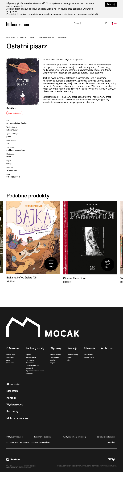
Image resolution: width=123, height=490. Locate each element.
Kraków (13, 459)
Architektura (10, 357)
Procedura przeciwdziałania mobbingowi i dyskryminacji (28, 442)
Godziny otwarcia (31, 357)
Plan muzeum (30, 360)
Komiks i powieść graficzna (46, 37)
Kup (51, 266)
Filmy (69, 360)
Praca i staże (10, 363)
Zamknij (111, 4)
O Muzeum (13, 348)
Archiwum (53, 360)
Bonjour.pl (28, 467)
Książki (32, 37)
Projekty (52, 363)
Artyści (69, 357)
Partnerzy (12, 411)
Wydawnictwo (14, 404)
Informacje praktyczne (32, 365)
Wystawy (55, 348)
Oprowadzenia (30, 363)
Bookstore (23, 37)
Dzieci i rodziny (88, 354)
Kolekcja (72, 348)
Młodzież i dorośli (89, 357)
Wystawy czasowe (55, 354)
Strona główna (10, 37)
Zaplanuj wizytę (35, 348)
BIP (111, 459)
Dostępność (29, 368)
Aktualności (13, 384)
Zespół (8, 360)
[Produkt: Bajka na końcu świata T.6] (33, 242)
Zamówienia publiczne (43, 437)
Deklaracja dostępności (106, 437)
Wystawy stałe (54, 357)
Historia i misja (10, 354)
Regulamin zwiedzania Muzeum (35, 371)
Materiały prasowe (17, 418)
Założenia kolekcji (72, 354)
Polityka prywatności (14, 437)
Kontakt (11, 397)
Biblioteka (12, 390)
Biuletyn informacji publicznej (74, 437)
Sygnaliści (111, 442)
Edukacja (89, 348)
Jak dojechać (29, 373)
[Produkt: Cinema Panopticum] (90, 242)
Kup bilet (28, 354)
